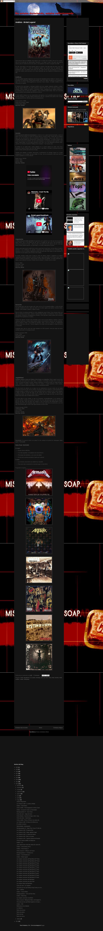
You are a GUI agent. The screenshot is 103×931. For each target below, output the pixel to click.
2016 (17, 775)
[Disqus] (39, 702)
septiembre (20, 791)
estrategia (38, 677)
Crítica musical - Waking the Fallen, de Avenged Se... (29, 899)
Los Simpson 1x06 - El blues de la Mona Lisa (27, 822)
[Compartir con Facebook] (47, 675)
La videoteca (20, 908)
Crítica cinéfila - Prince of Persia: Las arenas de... (28, 820)
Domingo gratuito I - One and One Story (26, 893)
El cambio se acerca (21, 824)
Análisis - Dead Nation (22, 805)
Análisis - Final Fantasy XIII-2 (24, 846)
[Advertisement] (78, 28)
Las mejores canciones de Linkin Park (25, 881)
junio (18, 797)
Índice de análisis (21, 912)
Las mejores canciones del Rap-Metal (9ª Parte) (28, 863)
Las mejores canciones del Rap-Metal (25, 879)
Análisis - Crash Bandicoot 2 (23, 854)
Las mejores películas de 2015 (77, 110)
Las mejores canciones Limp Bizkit (25, 897)
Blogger (42, 925)
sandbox (17, 679)
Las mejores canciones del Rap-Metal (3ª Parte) (28, 875)
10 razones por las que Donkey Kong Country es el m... (30, 887)
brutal (22, 677)
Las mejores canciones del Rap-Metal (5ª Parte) (28, 871)
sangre (21, 679)
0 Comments (36, 675)
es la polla (32, 677)
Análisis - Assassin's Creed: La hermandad (27, 809)
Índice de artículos (21, 910)
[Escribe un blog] (44, 675)
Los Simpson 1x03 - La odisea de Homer (26, 834)
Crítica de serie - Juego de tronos (24, 814)
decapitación (27, 677)
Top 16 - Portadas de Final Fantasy (75, 233)
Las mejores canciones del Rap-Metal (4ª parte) (28, 873)
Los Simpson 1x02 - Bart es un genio (25, 836)
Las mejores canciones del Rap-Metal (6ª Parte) (28, 869)
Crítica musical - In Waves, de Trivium (26, 850)
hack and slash (44, 677)
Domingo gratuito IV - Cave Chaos (25, 811)
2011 (17, 921)
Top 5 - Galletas (20, 889)
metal (60, 677)
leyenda (57, 677)
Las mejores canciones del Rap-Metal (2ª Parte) (28, 877)
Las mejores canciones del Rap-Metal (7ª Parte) (28, 867)
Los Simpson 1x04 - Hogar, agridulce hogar (27, 832)
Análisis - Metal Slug (21, 895)
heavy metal (51, 677)
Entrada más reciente (21, 727)
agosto (19, 793)
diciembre (19, 785)
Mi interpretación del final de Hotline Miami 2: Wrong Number (79, 243)
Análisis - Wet (20, 904)
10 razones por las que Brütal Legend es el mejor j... (29, 901)
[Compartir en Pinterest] (48, 675)
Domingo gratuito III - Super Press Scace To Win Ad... (29, 828)
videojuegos (26, 679)
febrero (19, 918)
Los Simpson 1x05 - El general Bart (25, 830)
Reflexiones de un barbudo (23, 906)
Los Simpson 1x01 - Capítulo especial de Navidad (28, 838)
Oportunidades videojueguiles (23, 826)
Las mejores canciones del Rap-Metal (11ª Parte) (28, 859)
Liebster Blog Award (21, 801)
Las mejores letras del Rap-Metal (24, 883)
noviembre (19, 787)
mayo (18, 799)
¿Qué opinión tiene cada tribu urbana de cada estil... (29, 844)
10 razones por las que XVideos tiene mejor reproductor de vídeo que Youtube (78, 219)
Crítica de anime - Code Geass (24, 818)
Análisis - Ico (20, 842)
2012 (17, 783)
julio (18, 795)
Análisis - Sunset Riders (22, 891)
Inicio (40, 727)
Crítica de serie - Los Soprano (24, 885)
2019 (17, 769)
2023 (17, 767)
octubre (19, 789)
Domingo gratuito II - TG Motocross (25, 852)
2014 (17, 779)
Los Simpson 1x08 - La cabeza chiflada (26, 803)
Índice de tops (20, 914)
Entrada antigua (58, 727)
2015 (17, 777)
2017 (17, 773)
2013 (17, 781)
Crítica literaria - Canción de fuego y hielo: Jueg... (28, 816)
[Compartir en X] (45, 675)
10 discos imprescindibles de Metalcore (26, 840)
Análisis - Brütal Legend (22, 857)
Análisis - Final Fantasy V (23, 848)
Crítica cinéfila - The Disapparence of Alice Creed (28, 807)
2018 (17, 771)
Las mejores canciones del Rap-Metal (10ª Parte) (28, 861)
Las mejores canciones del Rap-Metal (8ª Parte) (28, 865)
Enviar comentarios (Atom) (42, 731)
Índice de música (21, 916)
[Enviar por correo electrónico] (42, 675)
